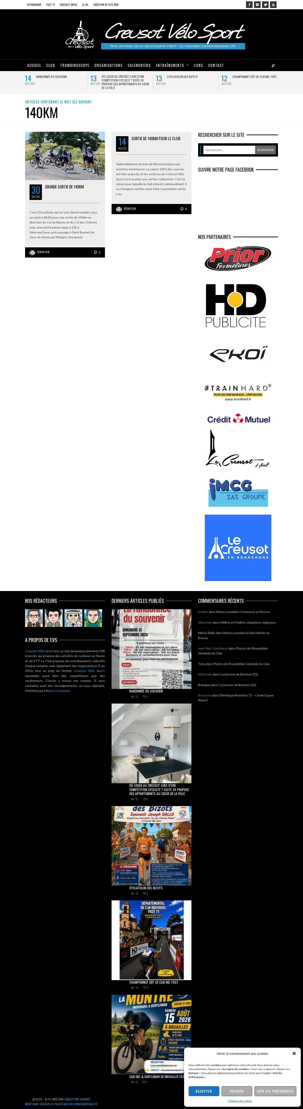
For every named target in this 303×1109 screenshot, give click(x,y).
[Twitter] (265, 4)
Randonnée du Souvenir (51, 76)
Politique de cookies (240, 1101)
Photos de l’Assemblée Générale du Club (241, 664)
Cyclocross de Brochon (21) (239, 674)
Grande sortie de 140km (64, 187)
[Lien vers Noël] (34, 618)
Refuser (237, 1091)
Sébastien (43, 252)
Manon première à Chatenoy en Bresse (243, 612)
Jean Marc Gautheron (213, 648)
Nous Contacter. (58, 690)
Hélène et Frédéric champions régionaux (248, 622)
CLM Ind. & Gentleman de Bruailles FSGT (157, 1076)
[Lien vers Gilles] (93, 618)
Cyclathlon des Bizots (182, 76)
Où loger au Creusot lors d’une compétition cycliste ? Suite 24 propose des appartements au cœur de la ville (125, 81)
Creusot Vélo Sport (39, 651)
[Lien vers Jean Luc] (73, 618)
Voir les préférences (275, 1091)
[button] (294, 1053)
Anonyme (204, 695)
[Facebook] (249, 4)
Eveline (203, 612)
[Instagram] (257, 4)
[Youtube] (273, 4)
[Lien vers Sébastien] (54, 618)
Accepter (204, 1091)
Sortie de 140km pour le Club (156, 138)
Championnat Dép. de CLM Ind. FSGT (254, 76)
